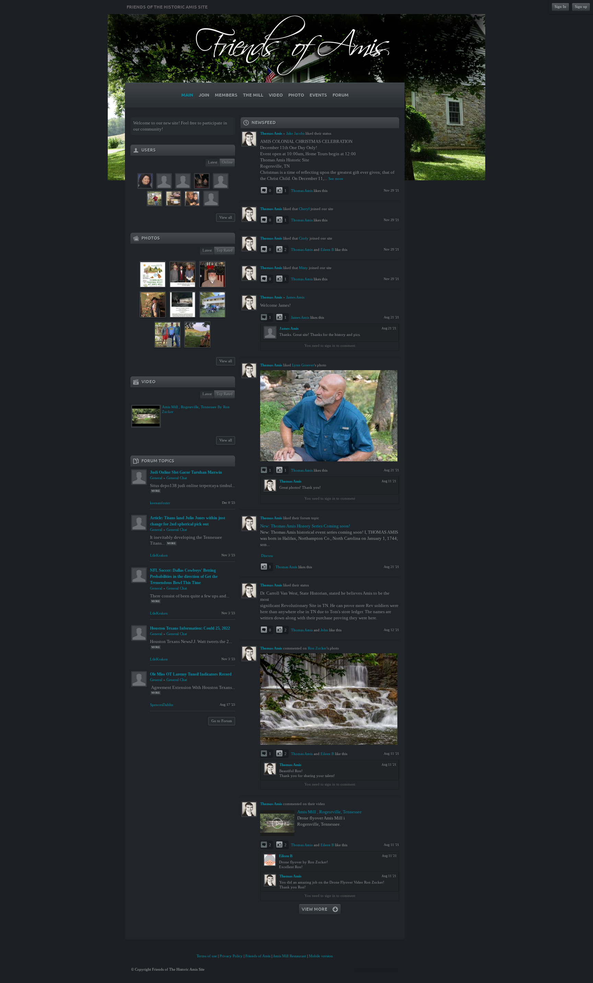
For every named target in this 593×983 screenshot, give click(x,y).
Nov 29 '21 (391, 190)
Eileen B (327, 249)
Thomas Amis (302, 191)
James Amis (295, 297)
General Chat (176, 478)
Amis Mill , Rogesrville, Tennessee (329, 811)
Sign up (581, 6)
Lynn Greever (303, 365)
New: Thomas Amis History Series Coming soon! (305, 526)
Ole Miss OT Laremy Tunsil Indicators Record (191, 674)
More (155, 491)
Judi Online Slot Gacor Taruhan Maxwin (186, 472)
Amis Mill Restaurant (289, 956)
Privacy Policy (231, 956)
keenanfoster (160, 503)
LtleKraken (159, 555)
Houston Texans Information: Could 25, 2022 (190, 628)
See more (335, 179)
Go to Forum (221, 721)
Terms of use (207, 956)
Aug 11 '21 (391, 753)
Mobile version (321, 956)
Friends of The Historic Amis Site (167, 7)
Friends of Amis (257, 956)
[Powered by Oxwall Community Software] (376, 969)
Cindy (304, 238)
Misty (303, 268)
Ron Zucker (317, 648)
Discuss (267, 556)
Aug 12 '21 (391, 630)
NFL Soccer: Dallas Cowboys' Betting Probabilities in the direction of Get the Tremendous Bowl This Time (184, 576)
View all (225, 217)
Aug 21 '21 (391, 317)
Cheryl (304, 209)
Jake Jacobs (295, 133)
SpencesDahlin (161, 705)
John (324, 630)
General (156, 478)
